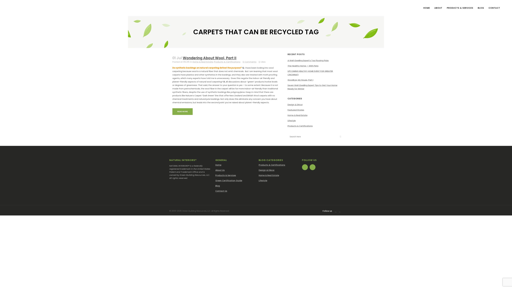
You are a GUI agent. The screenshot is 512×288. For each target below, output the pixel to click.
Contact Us (221, 191)
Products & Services (225, 175)
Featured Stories (296, 110)
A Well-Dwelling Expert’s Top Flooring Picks (308, 60)
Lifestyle (292, 120)
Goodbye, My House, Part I (300, 80)
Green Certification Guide (228, 180)
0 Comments (249, 62)
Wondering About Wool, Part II (209, 58)
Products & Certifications (227, 62)
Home (218, 165)
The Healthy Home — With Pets (303, 65)
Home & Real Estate (203, 62)
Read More (182, 111)
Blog (217, 185)
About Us (220, 170)
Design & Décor (295, 104)
